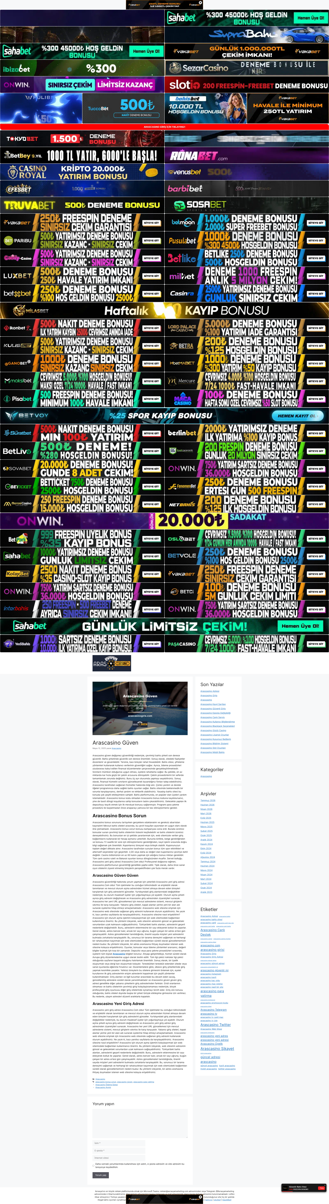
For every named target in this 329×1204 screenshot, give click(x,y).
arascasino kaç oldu (210, 980)
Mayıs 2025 (206, 826)
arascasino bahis (224, 916)
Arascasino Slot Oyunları (213, 748)
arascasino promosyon (207, 1000)
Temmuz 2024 (207, 861)
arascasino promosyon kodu (214, 1003)
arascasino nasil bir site (211, 987)
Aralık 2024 (206, 839)
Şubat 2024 (206, 883)
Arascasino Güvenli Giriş (213, 708)
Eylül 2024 (205, 853)
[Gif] (164, 310)
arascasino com (210, 945)
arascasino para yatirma (143, 1082)
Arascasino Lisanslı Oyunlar (214, 735)
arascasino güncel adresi (212, 963)
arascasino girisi (212, 950)
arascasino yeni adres (214, 1035)
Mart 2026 (205, 813)
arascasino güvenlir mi (214, 970)
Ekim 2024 (205, 848)
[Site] (82, 222)
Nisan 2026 (206, 809)
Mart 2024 (205, 879)
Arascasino (100, 1079)
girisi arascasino (205, 1053)
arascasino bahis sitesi (211, 919)
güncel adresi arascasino (210, 1059)
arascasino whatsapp (207, 1032)
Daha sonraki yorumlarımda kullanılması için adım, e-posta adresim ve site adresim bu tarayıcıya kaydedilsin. (139, 1166)
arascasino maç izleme (211, 984)
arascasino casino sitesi (208, 942)
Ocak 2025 (206, 835)
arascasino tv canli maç (211, 1017)
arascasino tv (208, 1013)
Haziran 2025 (207, 822)
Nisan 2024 (206, 874)
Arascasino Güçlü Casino (213, 730)
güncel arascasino (209, 1065)
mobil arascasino (208, 1069)
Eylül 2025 (205, 818)
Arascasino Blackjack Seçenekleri (217, 726)
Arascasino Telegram (213, 1009)
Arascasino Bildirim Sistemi (214, 743)
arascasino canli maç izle (225, 923)
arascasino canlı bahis (207, 926)
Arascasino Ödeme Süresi (106, 1085)
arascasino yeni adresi (214, 1039)
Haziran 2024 (207, 866)
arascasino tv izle (208, 1020)
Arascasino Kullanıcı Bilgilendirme (217, 721)
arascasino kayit (208, 977)
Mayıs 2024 (206, 870)
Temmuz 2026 (207, 800)
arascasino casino (206, 939)
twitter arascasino (227, 1069)
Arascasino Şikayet (217, 1048)
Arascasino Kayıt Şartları (213, 704)
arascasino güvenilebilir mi (209, 967)
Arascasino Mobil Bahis (212, 752)
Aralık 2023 (206, 892)
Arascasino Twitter (215, 1025)
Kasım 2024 (206, 844)
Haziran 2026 (207, 805)
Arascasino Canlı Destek (212, 932)
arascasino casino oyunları (222, 939)
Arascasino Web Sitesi (211, 1029)
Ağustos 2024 (207, 857)
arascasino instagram (210, 974)
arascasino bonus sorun (105, 1082)
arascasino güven (124, 1082)
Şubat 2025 (206, 831)
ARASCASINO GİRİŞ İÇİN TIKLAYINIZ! (164, 127)
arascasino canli (208, 922)
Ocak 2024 (206, 887)
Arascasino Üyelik (211, 1043)
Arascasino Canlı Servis (212, 717)
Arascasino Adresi (209, 691)
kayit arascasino (227, 1065)
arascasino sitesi (206, 1006)
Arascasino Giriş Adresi (211, 957)
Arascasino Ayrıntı (103, 1087)
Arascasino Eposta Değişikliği (215, 713)
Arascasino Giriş (208, 695)
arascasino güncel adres (208, 960)
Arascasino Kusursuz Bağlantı (215, 739)
